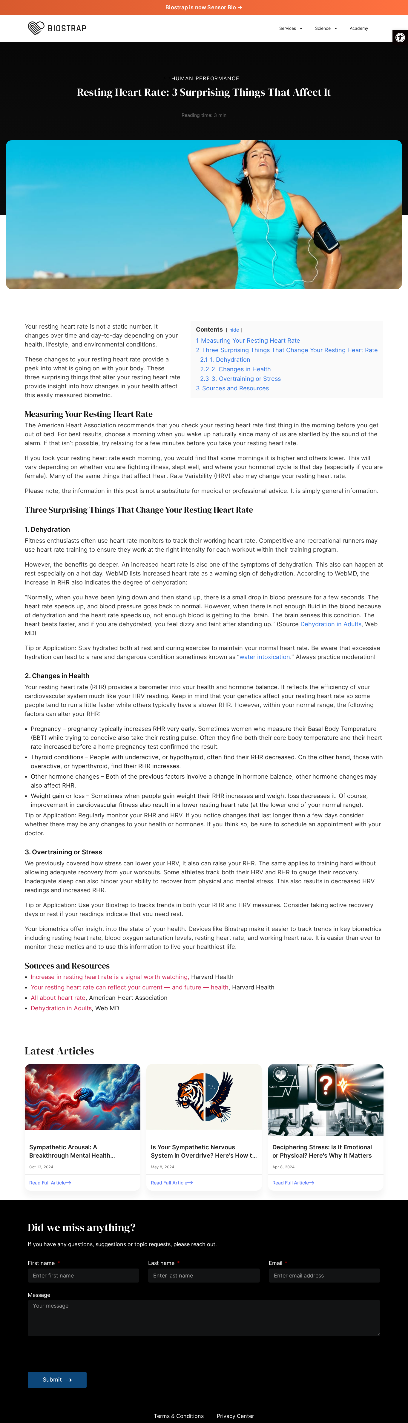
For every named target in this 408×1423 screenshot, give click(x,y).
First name (42, 1263)
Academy (359, 28)
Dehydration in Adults (330, 624)
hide (234, 330)
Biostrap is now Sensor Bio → (204, 7)
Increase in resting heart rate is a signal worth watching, (110, 976)
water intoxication (265, 657)
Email (276, 1263)
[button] (400, 37)
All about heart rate (58, 997)
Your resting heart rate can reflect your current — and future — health (129, 987)
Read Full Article (47, 1183)
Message (39, 1295)
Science (323, 28)
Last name (162, 1263)
